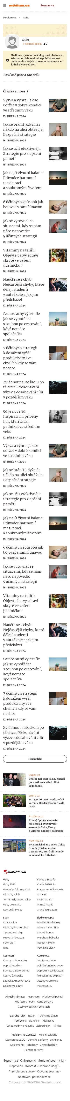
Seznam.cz (47, 5)
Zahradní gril (43, 1025)
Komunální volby (12, 909)
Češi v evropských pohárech (34, 1006)
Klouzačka (48, 1020)
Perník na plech (46, 947)
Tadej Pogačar (45, 899)
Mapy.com (34, 996)
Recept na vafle (46, 942)
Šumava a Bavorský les (16, 970)
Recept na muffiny (48, 927)
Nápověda (16, 1066)
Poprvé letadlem (12, 965)
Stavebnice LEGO (15, 1039)
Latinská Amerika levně (16, 980)
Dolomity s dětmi (13, 985)
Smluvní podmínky (51, 1060)
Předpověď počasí (52, 996)
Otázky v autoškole (47, 980)
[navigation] (5, 5)
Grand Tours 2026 (47, 909)
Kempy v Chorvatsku (15, 960)
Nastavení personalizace (34, 1077)
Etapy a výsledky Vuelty (50, 889)
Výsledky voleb (11, 894)
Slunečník (34, 1020)
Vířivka (57, 1025)
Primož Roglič (45, 904)
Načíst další (35, 758)
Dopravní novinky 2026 (50, 970)
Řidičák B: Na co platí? (50, 975)
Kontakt (30, 1066)
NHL (5, 947)
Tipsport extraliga (13, 932)
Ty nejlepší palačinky (48, 922)
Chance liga (10, 922)
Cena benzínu (45, 1001)
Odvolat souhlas (48, 1071)
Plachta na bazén (48, 1015)
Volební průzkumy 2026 (16, 889)
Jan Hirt (41, 894)
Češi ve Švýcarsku (13, 975)
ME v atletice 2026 (13, 937)
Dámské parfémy (38, 1039)
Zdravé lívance (45, 932)
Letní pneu (56, 1039)
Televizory (32, 1044)
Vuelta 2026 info (46, 884)
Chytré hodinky (48, 1044)
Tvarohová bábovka (48, 937)
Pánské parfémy (33, 1049)
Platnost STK (44, 985)
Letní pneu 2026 (46, 960)
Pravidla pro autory (22, 1071)
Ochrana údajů (48, 1066)
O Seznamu (28, 1060)
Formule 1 (8, 942)
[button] (58, 105)
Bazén (31, 1015)
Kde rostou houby (25, 1001)
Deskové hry (17, 1044)
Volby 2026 (9, 884)
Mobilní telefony (48, 1034)
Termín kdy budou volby (17, 899)
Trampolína (20, 1020)
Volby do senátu (12, 904)
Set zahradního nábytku (20, 1025)
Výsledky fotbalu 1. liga (15, 927)
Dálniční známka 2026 (50, 965)
